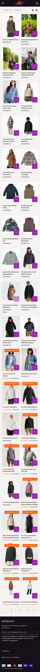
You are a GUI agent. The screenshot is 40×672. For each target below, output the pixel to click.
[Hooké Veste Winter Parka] (11, 191)
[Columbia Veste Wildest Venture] (11, 125)
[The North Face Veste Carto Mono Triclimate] (29, 291)
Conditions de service (23, 638)
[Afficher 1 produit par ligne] (33, 10)
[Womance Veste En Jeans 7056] (11, 92)
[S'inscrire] (36, 632)
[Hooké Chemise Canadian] (29, 158)
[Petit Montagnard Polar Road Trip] (29, 25)
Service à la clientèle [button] (11, 657)
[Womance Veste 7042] (29, 359)
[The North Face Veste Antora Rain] (11, 326)
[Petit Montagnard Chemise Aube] (11, 58)
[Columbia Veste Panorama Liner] (29, 92)
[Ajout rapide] (16, 33)
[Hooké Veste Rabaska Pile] (11, 224)
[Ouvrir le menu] (5, 3)
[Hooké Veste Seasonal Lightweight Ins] (11, 257)
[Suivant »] (32, 609)
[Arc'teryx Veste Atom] (11, 424)
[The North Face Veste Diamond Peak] (29, 257)
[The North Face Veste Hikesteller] (11, 291)
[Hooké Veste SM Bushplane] (29, 224)
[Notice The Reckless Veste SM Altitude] (29, 58)
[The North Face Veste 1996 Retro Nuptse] (29, 326)
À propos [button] (5, 651)
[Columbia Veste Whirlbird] (29, 125)
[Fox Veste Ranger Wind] (11, 488)
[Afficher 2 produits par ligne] (36, 10)
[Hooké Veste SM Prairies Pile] (29, 191)
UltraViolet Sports (10, 668)
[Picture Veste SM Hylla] (11, 25)
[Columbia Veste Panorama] (11, 158)
